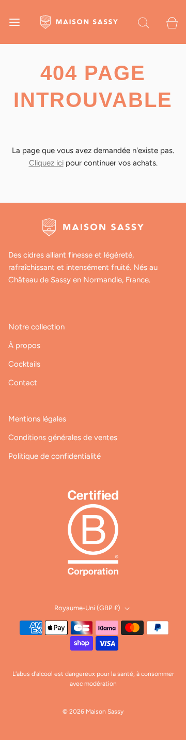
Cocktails (24, 364)
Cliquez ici (46, 163)
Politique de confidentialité (54, 456)
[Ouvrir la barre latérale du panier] (172, 22)
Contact (22, 382)
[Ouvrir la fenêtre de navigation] (14, 22)
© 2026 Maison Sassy (93, 711)
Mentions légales (37, 419)
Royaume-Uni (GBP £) (88, 608)
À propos (24, 345)
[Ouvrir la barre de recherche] (143, 22)
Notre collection (36, 326)
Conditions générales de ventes (62, 437)
